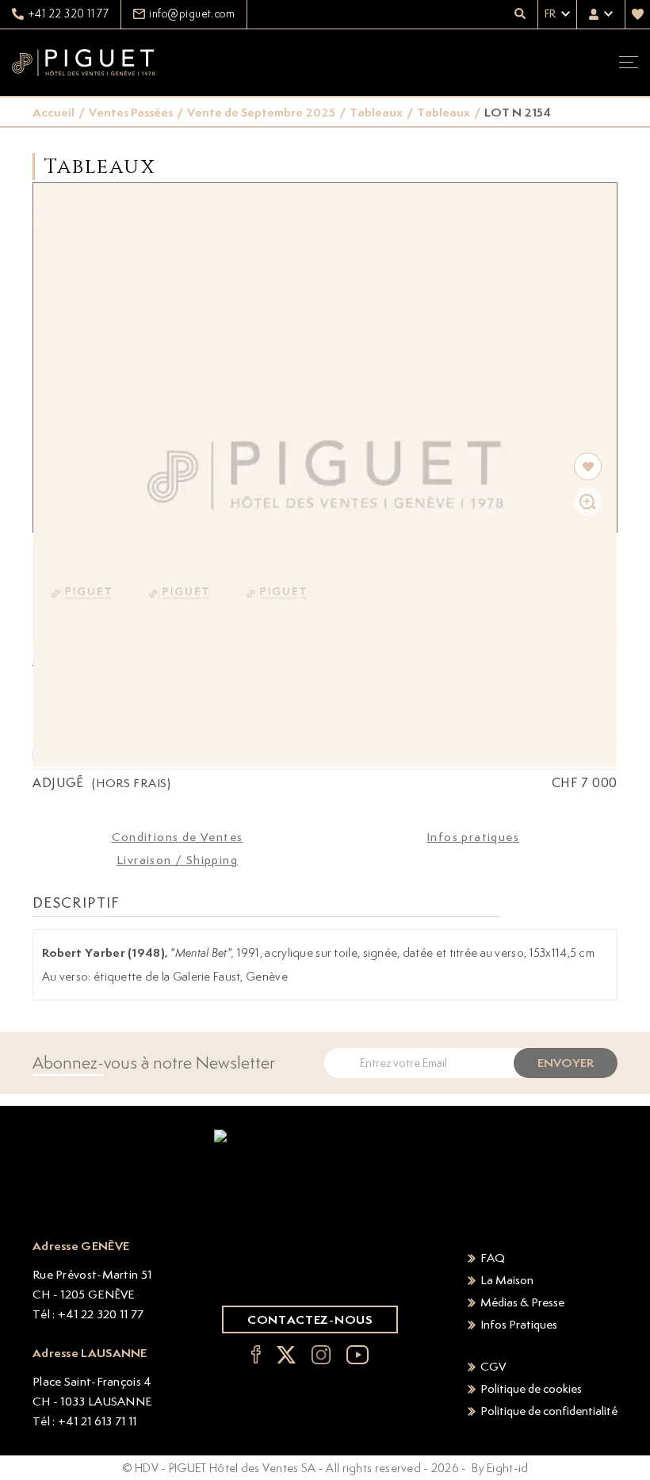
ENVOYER (565, 1062)
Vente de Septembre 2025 (261, 112)
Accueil (53, 112)
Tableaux (376, 112)
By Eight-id (500, 1467)
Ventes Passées (131, 112)
